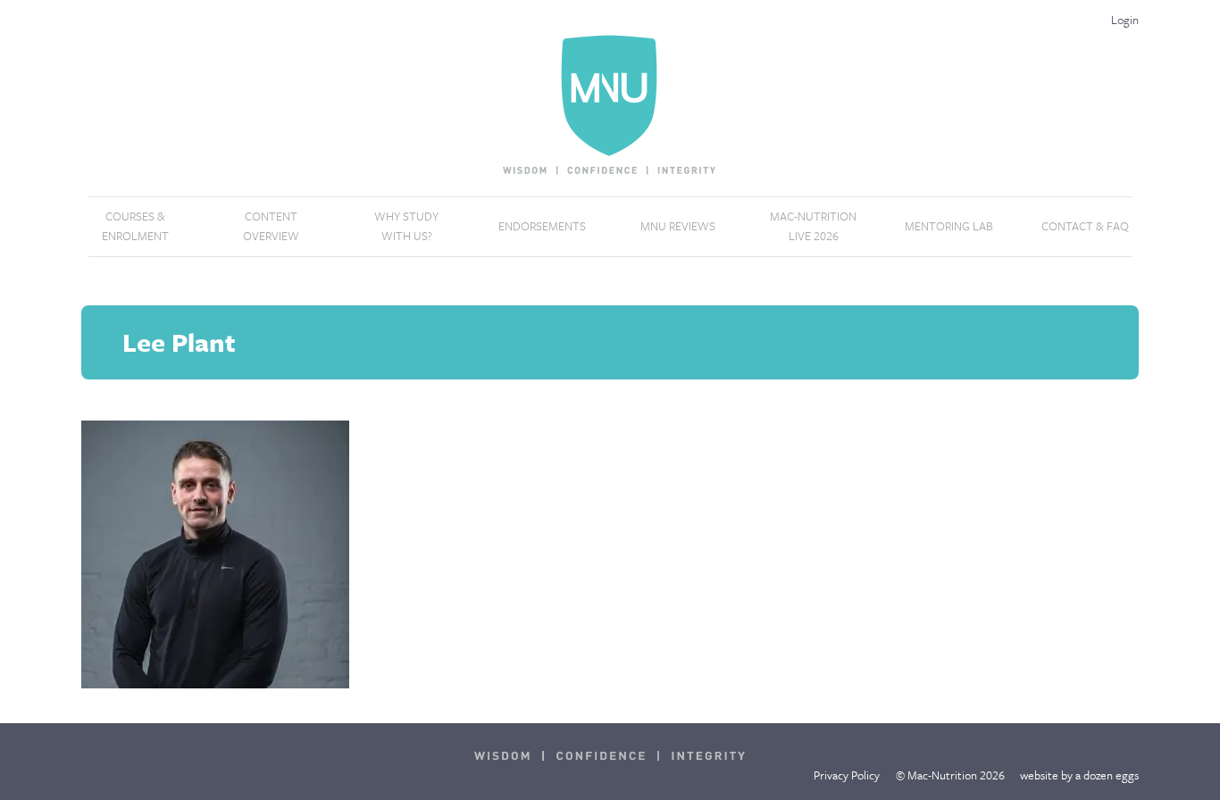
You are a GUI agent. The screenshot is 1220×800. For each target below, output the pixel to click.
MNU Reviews (677, 226)
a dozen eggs (1107, 775)
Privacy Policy (847, 775)
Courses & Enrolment (135, 226)
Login (1125, 20)
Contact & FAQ (1085, 226)
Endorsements (542, 226)
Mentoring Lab (949, 226)
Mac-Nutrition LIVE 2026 (813, 226)
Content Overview (271, 226)
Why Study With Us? (406, 226)
